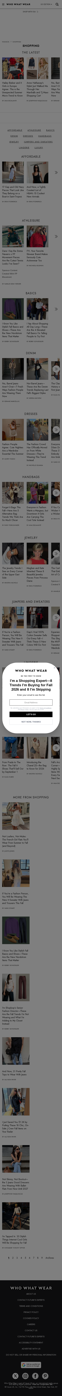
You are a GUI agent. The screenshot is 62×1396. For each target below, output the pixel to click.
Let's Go (31, 714)
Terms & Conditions (45, 708)
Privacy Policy (24, 709)
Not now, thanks (31, 722)
